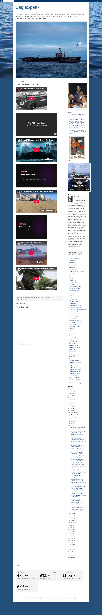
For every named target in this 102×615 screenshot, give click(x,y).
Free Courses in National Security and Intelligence (77, 489)
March (72, 518)
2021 (71, 399)
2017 (71, 408)
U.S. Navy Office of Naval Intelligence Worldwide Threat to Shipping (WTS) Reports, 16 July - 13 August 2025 (77, 131)
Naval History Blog (73, 311)
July (72, 423)
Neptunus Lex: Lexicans (75, 316)
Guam (19, 583)
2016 (71, 410)
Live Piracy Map (73, 299)
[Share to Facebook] (49, 297)
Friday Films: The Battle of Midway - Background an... (77, 506)
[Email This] (44, 297)
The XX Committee (73, 356)
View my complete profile (74, 246)
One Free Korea (73, 324)
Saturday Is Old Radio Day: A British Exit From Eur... (77, 435)
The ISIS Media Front (76, 469)
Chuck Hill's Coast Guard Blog (76, 266)
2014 (71, 527)
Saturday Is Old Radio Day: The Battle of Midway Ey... (78, 499)
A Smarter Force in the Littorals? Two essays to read (78, 472)
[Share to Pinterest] (50, 297)
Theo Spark (72, 358)
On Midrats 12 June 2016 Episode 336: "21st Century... (78, 483)
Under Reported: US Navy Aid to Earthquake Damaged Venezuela (77, 118)
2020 (71, 402)
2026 (71, 388)
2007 (71, 542)
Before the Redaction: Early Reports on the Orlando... (77, 460)
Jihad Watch (72, 294)
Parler (70, 330)
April (72, 515)
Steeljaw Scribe (72, 351)
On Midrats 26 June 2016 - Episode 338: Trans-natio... (77, 438)
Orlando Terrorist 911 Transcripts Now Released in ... (78, 456)
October (73, 417)
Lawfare (71, 295)
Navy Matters (72, 314)
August (72, 421)
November (73, 414)
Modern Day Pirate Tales (75, 305)
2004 (71, 549)
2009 (71, 538)
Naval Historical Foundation (75, 307)
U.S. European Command (75, 365)
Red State (71, 339)
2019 (71, 404)
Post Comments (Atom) (27, 344)
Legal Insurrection (73, 297)
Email (69, 160)
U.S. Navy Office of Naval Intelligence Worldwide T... (77, 453)
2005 (71, 547)
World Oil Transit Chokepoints (76, 383)
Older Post (60, 342)
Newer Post (19, 342)
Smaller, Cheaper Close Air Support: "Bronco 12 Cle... (77, 510)
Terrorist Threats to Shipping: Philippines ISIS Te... (78, 431)
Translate (79, 254)
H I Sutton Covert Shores (75, 286)
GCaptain (71, 284)
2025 (71, 391)
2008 (71, 540)
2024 (71, 393)
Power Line (72, 334)
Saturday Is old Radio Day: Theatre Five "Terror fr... (77, 479)
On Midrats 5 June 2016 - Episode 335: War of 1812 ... (77, 503)
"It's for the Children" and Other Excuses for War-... (78, 428)
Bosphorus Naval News (74, 258)
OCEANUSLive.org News (75, 322)
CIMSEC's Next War (74, 267)
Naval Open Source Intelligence (76, 313)
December (73, 412)
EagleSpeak (28, 7)
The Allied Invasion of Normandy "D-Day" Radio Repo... (78, 496)
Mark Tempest (78, 196)
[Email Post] (42, 297)
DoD (70, 276)
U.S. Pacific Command (74, 373)
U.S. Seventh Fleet (73, 375)
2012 (71, 531)
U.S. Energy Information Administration (75, 363)
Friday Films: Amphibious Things (78, 486)
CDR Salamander (73, 264)
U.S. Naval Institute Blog (75, 369)
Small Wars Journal (73, 345)
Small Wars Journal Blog (74, 347)
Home (39, 342)
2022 (71, 397)
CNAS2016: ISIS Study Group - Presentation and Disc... (78, 446)
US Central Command (74, 377)
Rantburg (71, 335)
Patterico (71, 332)
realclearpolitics (73, 337)
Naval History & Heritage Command (77, 309)
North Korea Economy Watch (76, 320)
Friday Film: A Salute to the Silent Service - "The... (78, 442)
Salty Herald (72, 343)
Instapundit (72, 292)
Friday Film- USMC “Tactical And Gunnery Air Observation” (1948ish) (77, 126)
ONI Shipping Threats (74, 326)
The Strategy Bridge (74, 355)
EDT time (21, 572)
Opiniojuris (71, 328)
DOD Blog (71, 278)
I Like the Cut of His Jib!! (74, 288)
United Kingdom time (48, 572)
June (72, 425)
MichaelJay (63, 597)
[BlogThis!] (46, 297)
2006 (71, 544)
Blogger (75, 597)
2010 (71, 536)
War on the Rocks (73, 381)
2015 (71, 525)
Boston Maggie (72, 260)
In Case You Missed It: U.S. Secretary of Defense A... (77, 449)
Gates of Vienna (73, 282)
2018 (71, 406)
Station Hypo (72, 349)
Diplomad (71, 275)
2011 (71, 533)
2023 (71, 395)
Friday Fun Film (23, 299)
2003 (71, 551)
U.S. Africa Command (74, 360)
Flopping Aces (72, 280)
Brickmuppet (72, 262)
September (74, 419)
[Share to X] (47, 297)
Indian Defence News (74, 290)
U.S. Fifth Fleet (72, 367)
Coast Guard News (73, 269)
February (73, 520)
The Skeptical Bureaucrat (75, 353)
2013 (71, 529)
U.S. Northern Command (75, 371)
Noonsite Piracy (73, 318)
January (73, 522)
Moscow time (67, 572)
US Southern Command (74, 379)
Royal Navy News (73, 341)
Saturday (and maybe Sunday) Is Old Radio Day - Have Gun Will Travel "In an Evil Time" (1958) (77, 122)
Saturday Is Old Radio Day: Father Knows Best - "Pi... (77, 463)
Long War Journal (73, 303)
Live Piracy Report (73, 301)
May (72, 513)
